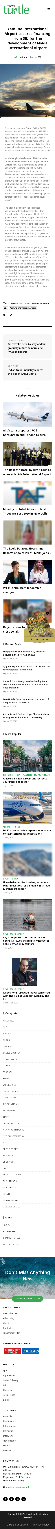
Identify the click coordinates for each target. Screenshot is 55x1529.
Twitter (11, 1499)
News (17, 827)
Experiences (9, 775)
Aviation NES (16, 303)
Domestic (8, 879)
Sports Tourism (12, 1174)
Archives (7, 1450)
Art (5, 1027)
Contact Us (8, 1328)
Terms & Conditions (17, 1525)
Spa (5, 1168)
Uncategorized (11, 1206)
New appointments (13, 1130)
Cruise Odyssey (11, 1053)
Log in (6, 1225)
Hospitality (9, 1097)
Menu (49, 9)
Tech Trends (10, 1181)
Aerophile (8, 827)
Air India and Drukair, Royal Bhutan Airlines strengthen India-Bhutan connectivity (26, 716)
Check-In (8, 1046)
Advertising (8, 1318)
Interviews (9, 1110)
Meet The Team (11, 1313)
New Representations (15, 1136)
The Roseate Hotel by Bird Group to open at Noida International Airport (27, 472)
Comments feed (11, 1238)
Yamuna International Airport (23, 308)
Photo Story (10, 1149)
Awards (7, 1033)
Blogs (6, 1040)
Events (7, 1078)
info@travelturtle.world (17, 1487)
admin (23, 57)
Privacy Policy (41, 1525)
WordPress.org (11, 1244)
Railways (8, 1155)
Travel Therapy (42, 775)
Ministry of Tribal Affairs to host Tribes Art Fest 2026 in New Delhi (25, 511)
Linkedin (23, 1499)
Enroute (8, 1072)
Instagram (17, 1499)
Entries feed (10, 1231)
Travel (6, 1194)
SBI (5, 308)
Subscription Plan (11, 1332)
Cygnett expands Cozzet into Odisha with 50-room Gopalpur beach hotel (26, 668)
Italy (6, 1117)
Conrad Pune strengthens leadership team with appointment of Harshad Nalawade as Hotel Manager (25, 684)
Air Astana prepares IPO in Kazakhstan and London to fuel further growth (24, 433)
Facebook (5, 1499)
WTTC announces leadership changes (22, 590)
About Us (7, 1323)
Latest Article (24, 775)
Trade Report (17, 934)
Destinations (10, 1059)
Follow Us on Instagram (27, 1299)
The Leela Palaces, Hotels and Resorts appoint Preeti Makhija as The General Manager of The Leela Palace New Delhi (26, 551)
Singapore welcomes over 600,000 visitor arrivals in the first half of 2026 (24, 653)
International (11, 1104)
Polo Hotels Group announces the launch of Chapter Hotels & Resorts (26, 701)
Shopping (8, 1162)
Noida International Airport (37, 303)
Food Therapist (12, 1091)
